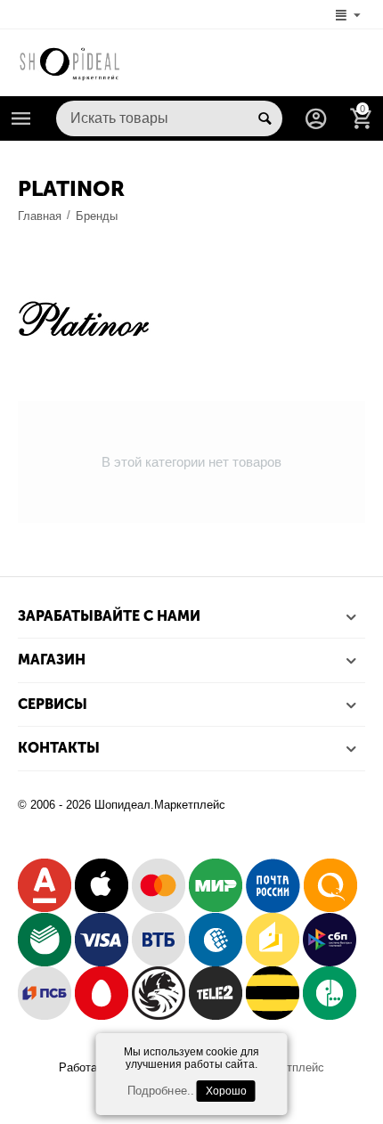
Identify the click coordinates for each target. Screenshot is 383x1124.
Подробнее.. (160, 1090)
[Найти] (264, 118)
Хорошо (226, 1091)
